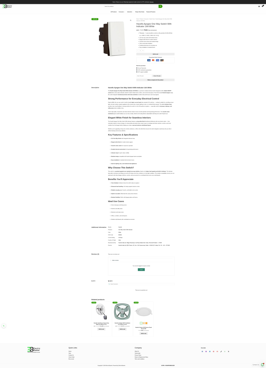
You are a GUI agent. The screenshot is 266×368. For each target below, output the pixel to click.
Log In (141, 269)
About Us (137, 351)
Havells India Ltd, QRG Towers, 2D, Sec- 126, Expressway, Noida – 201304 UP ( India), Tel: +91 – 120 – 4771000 (144, 245)
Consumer (146, 18)
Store (70, 353)
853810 (120, 234)
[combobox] (133, 6)
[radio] (141, 323)
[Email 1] (217, 351)
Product (141, 18)
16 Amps (120, 237)
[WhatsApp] (224, 351)
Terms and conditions (139, 359)
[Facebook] (202, 351)
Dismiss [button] (152, 2)
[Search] (160, 6)
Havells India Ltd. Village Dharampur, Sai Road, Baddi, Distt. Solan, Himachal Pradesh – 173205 (140, 242)
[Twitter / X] (228, 351)
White (119, 232)
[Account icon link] (259, 6)
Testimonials (137, 353)
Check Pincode (157, 75)
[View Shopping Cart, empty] (262, 6)
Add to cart (155, 54)
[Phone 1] (221, 351)
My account (71, 359)
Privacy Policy (138, 355)
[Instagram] (206, 351)
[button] (124, 11)
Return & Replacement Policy (141, 357)
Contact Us (71, 355)
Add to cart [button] (101, 329)
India (119, 240)
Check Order (71, 357)
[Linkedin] (209, 351)
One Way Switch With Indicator (125, 229)
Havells (120, 227)
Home (137, 18)
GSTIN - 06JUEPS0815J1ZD (168, 365)
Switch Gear (152, 18)
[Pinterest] (213, 351)
